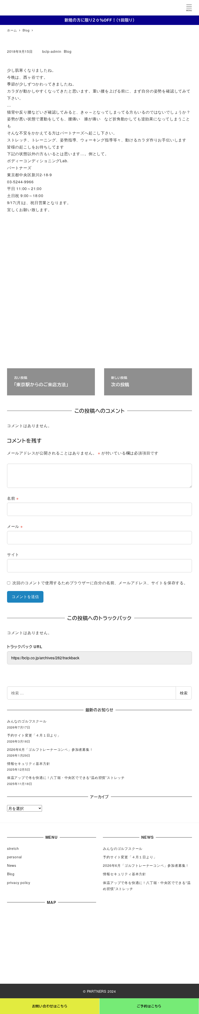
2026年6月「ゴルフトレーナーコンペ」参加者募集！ (50, 749)
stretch (13, 848)
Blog (67, 51)
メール (15, 526)
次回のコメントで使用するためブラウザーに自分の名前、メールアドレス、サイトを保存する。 (100, 582)
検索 (184, 693)
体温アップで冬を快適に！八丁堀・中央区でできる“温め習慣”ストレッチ (66, 777)
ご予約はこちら (149, 1006)
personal (14, 856)
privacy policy (18, 882)
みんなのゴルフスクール (27, 721)
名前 (13, 498)
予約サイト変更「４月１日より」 (34, 735)
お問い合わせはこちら (49, 1006)
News (11, 865)
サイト (13, 554)
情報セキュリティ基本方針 (28, 763)
